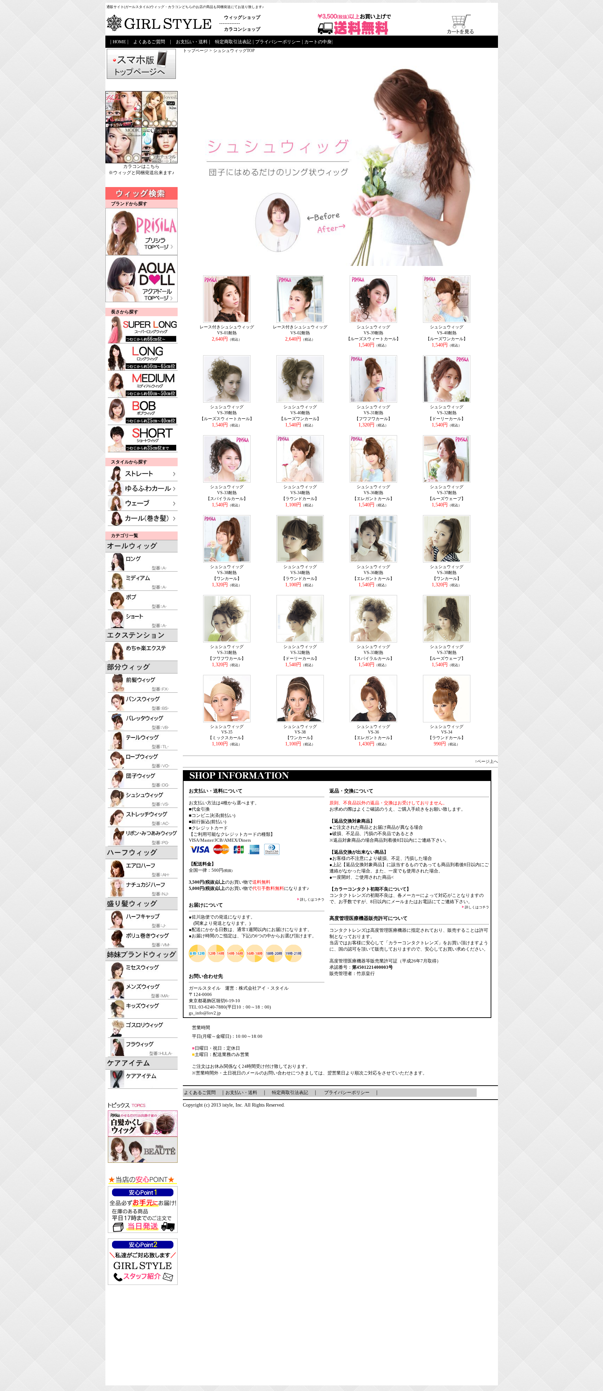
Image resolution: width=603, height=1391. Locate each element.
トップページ (195, 50)
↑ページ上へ (486, 761)
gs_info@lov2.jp (205, 1013)
